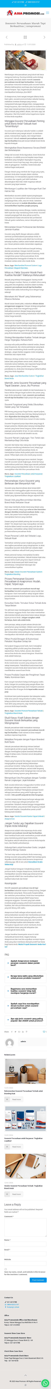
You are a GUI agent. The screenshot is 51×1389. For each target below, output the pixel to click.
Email (7, 1250)
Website (7, 1259)
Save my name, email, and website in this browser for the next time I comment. (25, 1273)
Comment (8, 1216)
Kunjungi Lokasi (13, 1307)
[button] (45, 1383)
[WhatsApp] (25, 5)
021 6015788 (19, 2)
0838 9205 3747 (33, 2)
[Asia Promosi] (25, 13)
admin (19, 44)
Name (7, 1240)
